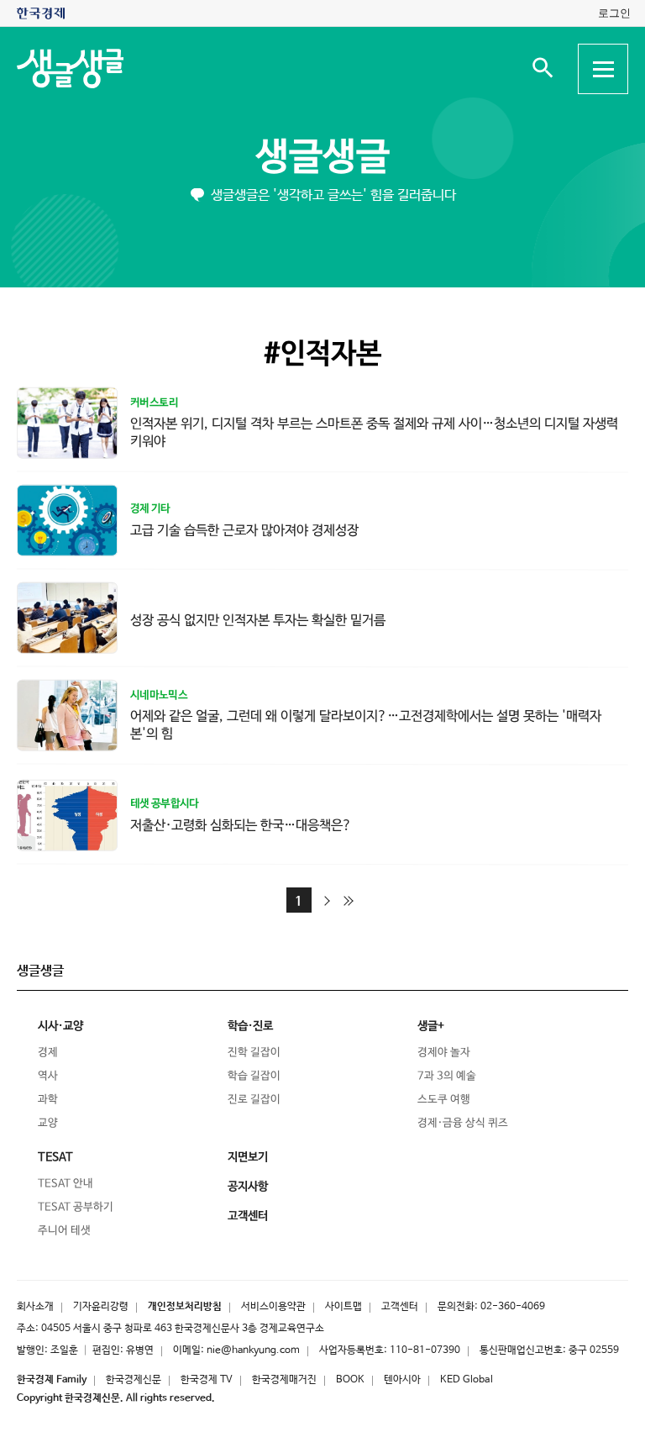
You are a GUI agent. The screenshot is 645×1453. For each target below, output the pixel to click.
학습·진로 (250, 1026)
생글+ (430, 1026)
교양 (48, 1123)
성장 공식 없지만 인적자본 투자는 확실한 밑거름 (257, 620)
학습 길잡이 (254, 1076)
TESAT (55, 1157)
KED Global (466, 1380)
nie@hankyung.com (253, 1350)
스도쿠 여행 (443, 1099)
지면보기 (248, 1157)
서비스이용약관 (273, 1307)
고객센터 (399, 1307)
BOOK (350, 1380)
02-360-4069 (512, 1307)
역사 (48, 1076)
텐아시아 (402, 1380)
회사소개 (35, 1307)
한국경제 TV (207, 1380)
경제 (48, 1052)
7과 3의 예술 (446, 1076)
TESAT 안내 (65, 1183)
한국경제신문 (133, 1380)
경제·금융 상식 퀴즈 (462, 1123)
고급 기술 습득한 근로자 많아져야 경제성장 (244, 530)
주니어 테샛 (64, 1230)
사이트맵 (343, 1307)
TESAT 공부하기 (75, 1207)
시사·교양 (60, 1026)
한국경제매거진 (284, 1380)
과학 (48, 1099)
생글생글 (322, 157)
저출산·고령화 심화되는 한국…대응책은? (241, 825)
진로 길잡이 (254, 1099)
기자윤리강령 (100, 1307)
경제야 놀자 (443, 1052)
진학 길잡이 (254, 1052)
